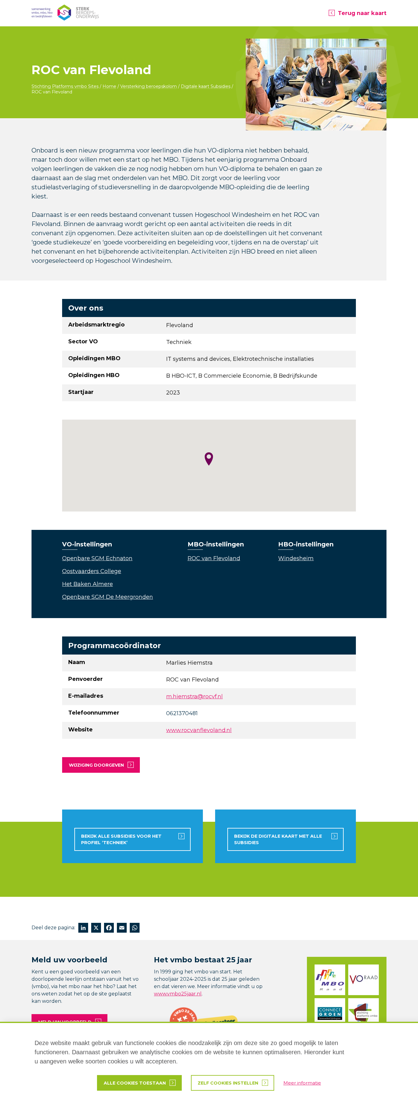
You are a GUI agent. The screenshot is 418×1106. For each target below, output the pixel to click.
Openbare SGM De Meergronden (107, 597)
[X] (96, 928)
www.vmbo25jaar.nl (178, 994)
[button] (209, 459)
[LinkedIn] (83, 928)
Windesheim (296, 558)
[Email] (122, 928)
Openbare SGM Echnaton (97, 558)
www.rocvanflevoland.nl (199, 730)
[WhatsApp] (135, 928)
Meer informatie (302, 1083)
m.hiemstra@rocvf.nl (194, 696)
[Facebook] (109, 928)
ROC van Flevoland (214, 558)
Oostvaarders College (91, 571)
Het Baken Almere (87, 584)
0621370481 (182, 713)
